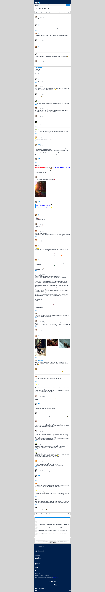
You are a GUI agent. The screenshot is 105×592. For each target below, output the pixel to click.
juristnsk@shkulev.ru (55, 577)
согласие (62, 4)
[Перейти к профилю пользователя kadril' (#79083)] (36, 384)
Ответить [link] (36, 30)
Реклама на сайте (37, 563)
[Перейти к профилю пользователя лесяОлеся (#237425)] (36, 17)
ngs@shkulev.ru (45, 576)
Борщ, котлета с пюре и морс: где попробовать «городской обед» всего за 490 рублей (50, 527)
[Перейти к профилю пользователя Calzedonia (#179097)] (36, 25)
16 (62, 12)
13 (57, 12)
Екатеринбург (37, 557)
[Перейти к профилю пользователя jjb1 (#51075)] (36, 101)
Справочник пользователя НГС (39, 546)
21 (66, 12)
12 (56, 12)
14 (59, 12)
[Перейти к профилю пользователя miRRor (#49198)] (36, 396)
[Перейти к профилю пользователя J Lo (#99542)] (36, 461)
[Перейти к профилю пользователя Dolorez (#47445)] (36, 215)
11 (54, 12)
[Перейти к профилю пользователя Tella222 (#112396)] (36, 431)
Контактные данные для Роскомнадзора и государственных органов (44, 570)
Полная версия (37, 544)
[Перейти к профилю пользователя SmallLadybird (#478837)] (36, 369)
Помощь (36, 567)
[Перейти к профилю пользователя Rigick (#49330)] (36, 330)
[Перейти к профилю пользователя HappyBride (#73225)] (36, 137)
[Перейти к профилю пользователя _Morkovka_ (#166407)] (36, 274)
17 (64, 12)
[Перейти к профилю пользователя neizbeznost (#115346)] (36, 145)
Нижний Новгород (38, 558)
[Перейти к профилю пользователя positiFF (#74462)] (36, 33)
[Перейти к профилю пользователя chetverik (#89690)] (36, 166)
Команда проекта (38, 564)
